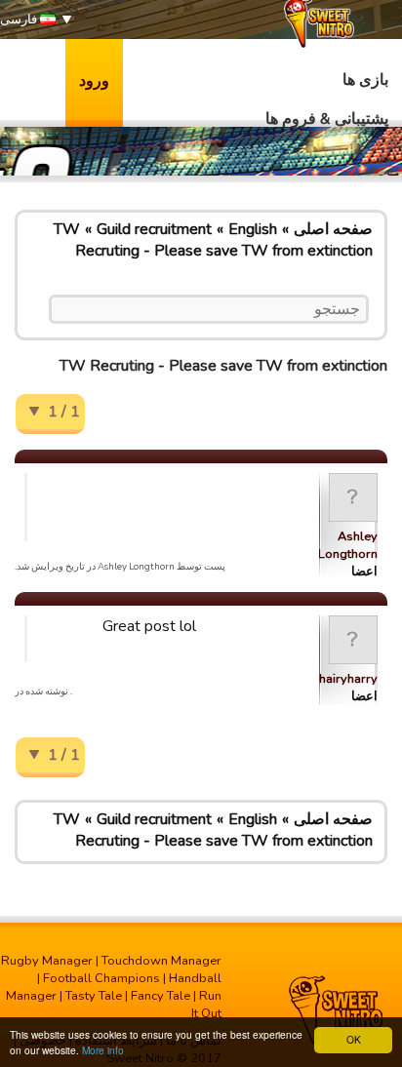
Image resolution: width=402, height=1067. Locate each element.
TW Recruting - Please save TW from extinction (213, 239)
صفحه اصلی (333, 229)
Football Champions (101, 978)
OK (353, 1039)
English (252, 229)
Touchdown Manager (161, 960)
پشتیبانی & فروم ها (326, 119)
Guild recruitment (154, 229)
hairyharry (348, 679)
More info (103, 1050)
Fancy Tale (160, 996)
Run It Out (206, 1004)
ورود (94, 81)
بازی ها (365, 80)
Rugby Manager (47, 960)
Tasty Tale (93, 996)
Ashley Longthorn (348, 545)
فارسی (20, 19)
